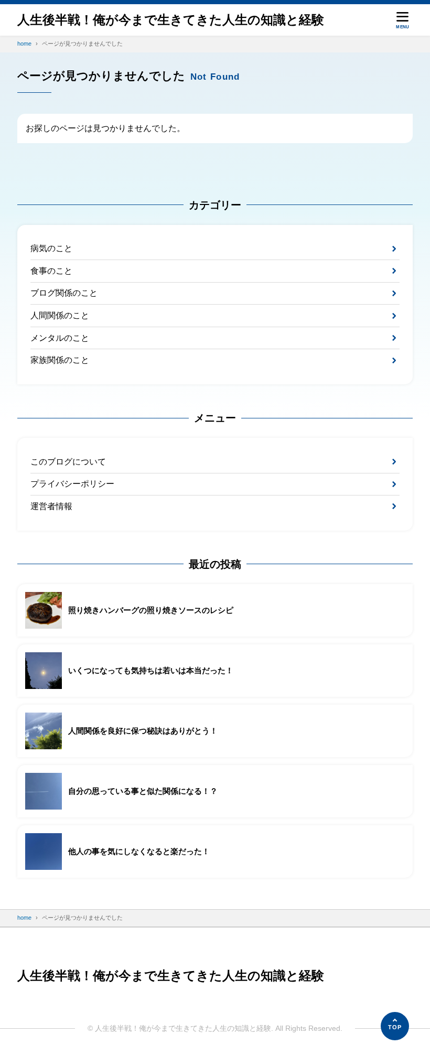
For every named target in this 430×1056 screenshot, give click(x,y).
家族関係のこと (59, 359)
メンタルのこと (59, 337)
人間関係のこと (59, 315)
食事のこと (51, 270)
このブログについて (68, 461)
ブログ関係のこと (64, 292)
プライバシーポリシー (72, 483)
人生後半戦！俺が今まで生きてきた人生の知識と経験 (170, 20)
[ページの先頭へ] (395, 1026)
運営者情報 (51, 506)
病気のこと (51, 248)
